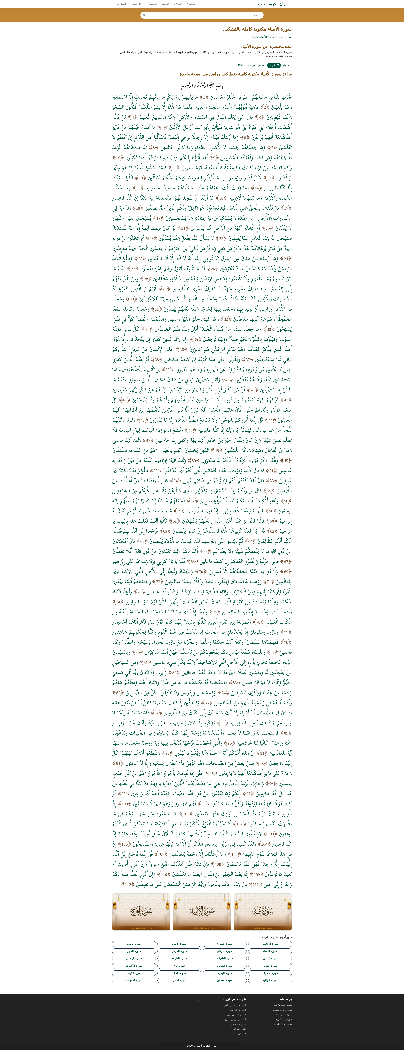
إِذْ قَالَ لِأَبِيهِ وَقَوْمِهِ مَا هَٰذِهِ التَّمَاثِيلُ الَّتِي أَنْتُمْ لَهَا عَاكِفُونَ (213, 470)
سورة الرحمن (134, 958)
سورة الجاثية (270, 980)
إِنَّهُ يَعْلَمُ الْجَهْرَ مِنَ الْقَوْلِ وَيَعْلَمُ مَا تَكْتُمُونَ (210, 874)
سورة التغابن (270, 965)
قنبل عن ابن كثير (238, 1033)
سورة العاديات (225, 958)
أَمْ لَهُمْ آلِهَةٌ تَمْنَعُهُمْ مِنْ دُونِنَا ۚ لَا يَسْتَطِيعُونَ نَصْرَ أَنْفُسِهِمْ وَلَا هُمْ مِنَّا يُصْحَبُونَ (205, 400)
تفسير (261, 65)
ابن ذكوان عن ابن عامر (235, 1005)
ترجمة (251, 65)
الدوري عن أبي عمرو (236, 1014)
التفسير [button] (152, 3)
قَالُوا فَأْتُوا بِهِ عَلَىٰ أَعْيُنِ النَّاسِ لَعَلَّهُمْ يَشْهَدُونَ (223, 521)
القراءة (178, 3)
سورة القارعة (179, 958)
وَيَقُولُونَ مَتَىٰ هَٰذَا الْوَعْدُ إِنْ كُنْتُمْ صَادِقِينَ (202, 359)
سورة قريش (270, 958)
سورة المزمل (179, 951)
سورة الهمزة (224, 973)
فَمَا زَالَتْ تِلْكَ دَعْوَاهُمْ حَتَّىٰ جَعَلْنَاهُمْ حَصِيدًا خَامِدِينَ (197, 188)
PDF (240, 65)
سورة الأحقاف (134, 965)
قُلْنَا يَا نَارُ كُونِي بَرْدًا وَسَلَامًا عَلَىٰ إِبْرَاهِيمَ (148, 561)
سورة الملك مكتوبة (283, 1024)
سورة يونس (134, 943)
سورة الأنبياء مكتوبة (263, 36)
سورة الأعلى (179, 943)
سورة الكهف (134, 973)
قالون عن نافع (239, 1029)
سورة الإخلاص (270, 943)
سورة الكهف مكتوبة (282, 1014)
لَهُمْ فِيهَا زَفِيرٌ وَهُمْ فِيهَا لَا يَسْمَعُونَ (164, 803)
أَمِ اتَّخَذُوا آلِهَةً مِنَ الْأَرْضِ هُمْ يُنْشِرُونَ (225, 228)
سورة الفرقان (224, 951)
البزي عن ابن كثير (237, 1010)
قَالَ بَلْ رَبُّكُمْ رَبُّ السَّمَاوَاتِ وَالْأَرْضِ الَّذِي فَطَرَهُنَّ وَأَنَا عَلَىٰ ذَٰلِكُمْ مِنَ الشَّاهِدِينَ (186, 490)
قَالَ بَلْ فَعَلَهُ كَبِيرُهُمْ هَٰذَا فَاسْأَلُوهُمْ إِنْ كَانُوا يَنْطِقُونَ (218, 531)
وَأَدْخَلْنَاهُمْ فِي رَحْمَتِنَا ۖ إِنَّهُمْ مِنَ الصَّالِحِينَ (253, 702)
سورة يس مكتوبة (284, 1019)
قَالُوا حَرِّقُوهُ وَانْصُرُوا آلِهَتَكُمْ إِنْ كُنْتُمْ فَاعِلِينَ (239, 561)
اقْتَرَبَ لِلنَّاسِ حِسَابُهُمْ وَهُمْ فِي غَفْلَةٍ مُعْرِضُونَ (251, 97)
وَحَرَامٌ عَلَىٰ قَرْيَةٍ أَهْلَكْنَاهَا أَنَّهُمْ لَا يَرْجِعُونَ (255, 773)
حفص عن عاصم (238, 1024)
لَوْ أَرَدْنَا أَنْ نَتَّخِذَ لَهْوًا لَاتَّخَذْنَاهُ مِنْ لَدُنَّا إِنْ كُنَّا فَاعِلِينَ (162, 198)
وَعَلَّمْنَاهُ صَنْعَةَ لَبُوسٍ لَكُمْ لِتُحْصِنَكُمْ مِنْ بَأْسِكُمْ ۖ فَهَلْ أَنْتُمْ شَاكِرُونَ (205, 652)
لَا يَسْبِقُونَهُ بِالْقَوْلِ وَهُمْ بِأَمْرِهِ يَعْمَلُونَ (172, 268)
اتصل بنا (121, 3)
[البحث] (144, 15)
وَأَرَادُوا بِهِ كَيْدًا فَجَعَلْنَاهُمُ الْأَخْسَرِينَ (243, 571)
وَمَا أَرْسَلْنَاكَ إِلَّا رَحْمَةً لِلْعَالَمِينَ (197, 854)
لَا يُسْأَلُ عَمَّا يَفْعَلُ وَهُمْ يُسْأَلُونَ (186, 238)
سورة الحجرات (270, 973)
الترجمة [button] (137, 3)
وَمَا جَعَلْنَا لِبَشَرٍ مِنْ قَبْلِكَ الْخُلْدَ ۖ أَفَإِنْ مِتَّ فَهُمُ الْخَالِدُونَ (208, 329)
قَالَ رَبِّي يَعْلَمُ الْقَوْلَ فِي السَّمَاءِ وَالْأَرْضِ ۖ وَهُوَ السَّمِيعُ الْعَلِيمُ (196, 117)
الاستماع (191, 3)
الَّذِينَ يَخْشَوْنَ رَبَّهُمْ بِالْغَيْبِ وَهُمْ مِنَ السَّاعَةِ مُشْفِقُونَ (160, 450)
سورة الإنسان (224, 980)
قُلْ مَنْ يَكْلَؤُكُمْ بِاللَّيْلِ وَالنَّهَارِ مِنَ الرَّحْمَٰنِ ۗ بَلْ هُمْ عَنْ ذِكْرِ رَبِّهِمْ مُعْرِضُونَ (178, 389)
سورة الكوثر (134, 951)
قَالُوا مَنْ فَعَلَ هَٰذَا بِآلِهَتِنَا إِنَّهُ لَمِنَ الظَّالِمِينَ (225, 511)
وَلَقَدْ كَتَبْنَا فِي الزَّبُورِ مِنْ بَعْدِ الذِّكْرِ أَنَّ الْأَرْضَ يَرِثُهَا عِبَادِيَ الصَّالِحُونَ (194, 844)
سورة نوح (179, 965)
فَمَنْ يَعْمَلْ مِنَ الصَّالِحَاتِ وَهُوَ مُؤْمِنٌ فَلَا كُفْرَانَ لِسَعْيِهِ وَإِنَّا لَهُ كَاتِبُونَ (190, 763)
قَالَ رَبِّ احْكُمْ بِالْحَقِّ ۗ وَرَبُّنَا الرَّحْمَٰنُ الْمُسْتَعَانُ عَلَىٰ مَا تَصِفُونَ (191, 884)
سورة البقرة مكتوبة (283, 1005)
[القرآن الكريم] (290, 36)
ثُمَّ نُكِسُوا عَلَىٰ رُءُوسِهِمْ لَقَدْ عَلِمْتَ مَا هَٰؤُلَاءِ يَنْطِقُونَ (196, 541)
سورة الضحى (224, 965)
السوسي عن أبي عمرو (235, 1019)
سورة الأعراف (134, 980)
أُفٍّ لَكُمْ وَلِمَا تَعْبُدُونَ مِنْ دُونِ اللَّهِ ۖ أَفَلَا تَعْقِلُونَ (155, 551)
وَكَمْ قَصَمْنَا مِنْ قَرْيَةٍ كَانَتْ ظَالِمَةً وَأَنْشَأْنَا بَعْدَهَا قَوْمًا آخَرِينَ (236, 167)
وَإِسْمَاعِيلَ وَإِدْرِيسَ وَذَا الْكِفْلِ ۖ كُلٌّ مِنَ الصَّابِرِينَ (171, 692)
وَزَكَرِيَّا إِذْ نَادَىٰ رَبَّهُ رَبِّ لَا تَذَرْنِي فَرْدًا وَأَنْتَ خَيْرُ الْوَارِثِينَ (163, 723)
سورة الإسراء (224, 943)
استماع (286, 65)
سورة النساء (270, 951)
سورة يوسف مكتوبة (282, 1010)
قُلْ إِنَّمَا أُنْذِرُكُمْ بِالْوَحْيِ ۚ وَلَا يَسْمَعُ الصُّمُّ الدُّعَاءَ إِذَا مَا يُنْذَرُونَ (206, 420)
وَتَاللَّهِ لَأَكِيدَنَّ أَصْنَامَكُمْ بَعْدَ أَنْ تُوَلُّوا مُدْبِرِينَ (239, 500)
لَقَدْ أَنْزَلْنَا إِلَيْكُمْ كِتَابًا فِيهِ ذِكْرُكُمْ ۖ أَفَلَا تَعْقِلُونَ (166, 157)
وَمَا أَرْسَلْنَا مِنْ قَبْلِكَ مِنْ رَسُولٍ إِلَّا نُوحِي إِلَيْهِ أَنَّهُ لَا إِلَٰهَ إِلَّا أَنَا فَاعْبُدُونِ (213, 258)
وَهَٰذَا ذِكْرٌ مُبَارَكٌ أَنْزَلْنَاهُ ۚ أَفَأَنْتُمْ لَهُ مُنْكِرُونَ (240, 460)
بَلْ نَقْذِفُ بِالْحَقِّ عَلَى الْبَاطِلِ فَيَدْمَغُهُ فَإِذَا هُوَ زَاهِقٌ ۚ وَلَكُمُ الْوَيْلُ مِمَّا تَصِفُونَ (212, 208)
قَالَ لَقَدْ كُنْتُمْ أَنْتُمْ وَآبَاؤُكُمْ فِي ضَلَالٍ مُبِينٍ (223, 480)
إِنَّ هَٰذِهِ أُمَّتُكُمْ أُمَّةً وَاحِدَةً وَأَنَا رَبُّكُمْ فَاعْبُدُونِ (215, 753)
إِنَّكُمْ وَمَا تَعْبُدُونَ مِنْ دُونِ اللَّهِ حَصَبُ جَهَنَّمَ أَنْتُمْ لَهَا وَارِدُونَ (186, 793)
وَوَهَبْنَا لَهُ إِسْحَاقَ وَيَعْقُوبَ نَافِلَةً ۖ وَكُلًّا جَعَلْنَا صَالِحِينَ (213, 581)
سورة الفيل (179, 973)
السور (281, 36)
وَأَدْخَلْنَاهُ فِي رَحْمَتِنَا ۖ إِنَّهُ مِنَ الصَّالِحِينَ (257, 612)
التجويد (165, 3)
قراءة (272, 65)
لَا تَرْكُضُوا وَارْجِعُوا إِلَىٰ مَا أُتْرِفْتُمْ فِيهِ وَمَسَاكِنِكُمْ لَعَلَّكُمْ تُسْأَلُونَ (205, 177)
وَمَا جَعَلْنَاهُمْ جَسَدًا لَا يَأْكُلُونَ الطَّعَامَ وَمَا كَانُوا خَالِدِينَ (212, 147)
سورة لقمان (179, 980)
